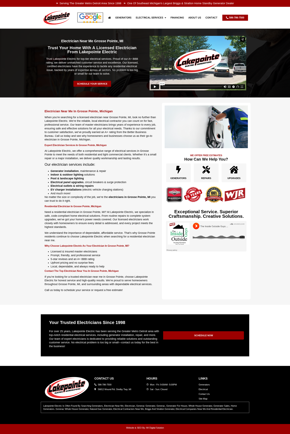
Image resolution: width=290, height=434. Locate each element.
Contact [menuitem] (211, 17)
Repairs (206, 178)
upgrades (233, 178)
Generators (178, 178)
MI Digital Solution (155, 427)
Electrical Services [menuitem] (149, 17)
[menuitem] (109, 17)
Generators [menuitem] (123, 17)
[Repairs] (206, 169)
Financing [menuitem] (177, 17)
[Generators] (178, 169)
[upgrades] (234, 169)
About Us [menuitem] (194, 17)
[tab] (145, 407)
